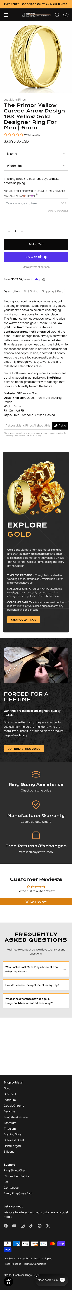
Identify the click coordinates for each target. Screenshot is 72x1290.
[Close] (67, 601)
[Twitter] (55, 685)
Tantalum (10, 1123)
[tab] (13, 291)
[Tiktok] (40, 685)
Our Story (9, 1258)
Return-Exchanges (16, 1176)
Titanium (10, 1129)
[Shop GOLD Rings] (36, 542)
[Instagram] (33, 685)
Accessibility (24, 1258)
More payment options (36, 267)
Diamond (10, 1094)
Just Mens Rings (15, 100)
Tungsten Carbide (16, 1117)
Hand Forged (12, 1146)
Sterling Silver (13, 1134)
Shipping (47, 1258)
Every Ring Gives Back (18, 1193)
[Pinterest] (47, 685)
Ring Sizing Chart (15, 1170)
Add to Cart (36, 244)
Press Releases (12, 1263)
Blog (37, 1258)
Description (12, 291)
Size (10, 153)
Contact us (11, 1188)
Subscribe (36, 673)
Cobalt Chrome (14, 1106)
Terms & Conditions (35, 1263)
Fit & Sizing (30, 291)
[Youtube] (25, 685)
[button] (6, 15)
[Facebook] (18, 685)
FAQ (6, 1182)
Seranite (9, 1111)
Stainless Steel (14, 1140)
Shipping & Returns (55, 291)
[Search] (57, 15)
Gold (7, 1088)
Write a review (36, 901)
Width (11, 165)
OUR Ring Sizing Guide (24, 748)
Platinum (10, 1100)
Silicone (9, 1152)
